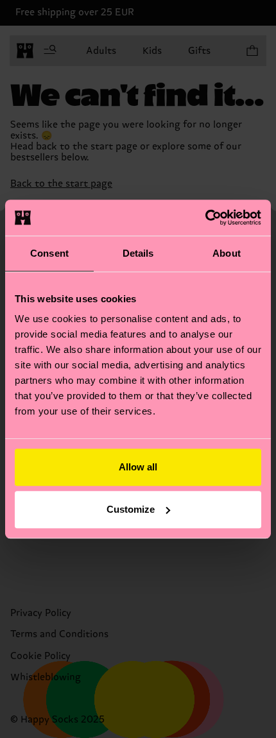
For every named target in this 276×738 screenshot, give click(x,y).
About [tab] (226, 253)
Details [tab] (138, 253)
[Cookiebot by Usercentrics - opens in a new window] (205, 217)
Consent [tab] (49, 253)
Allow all (138, 466)
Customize (131, 509)
